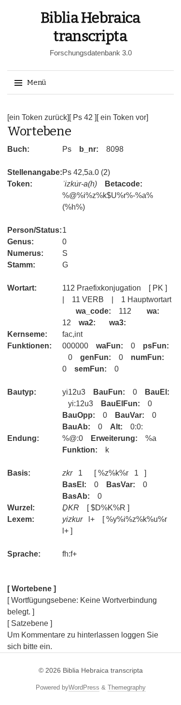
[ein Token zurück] (38, 117)
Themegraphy (127, 687)
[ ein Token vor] (122, 117)
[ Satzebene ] (29, 623)
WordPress (84, 687)
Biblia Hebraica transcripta (103, 670)
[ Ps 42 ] (83, 117)
